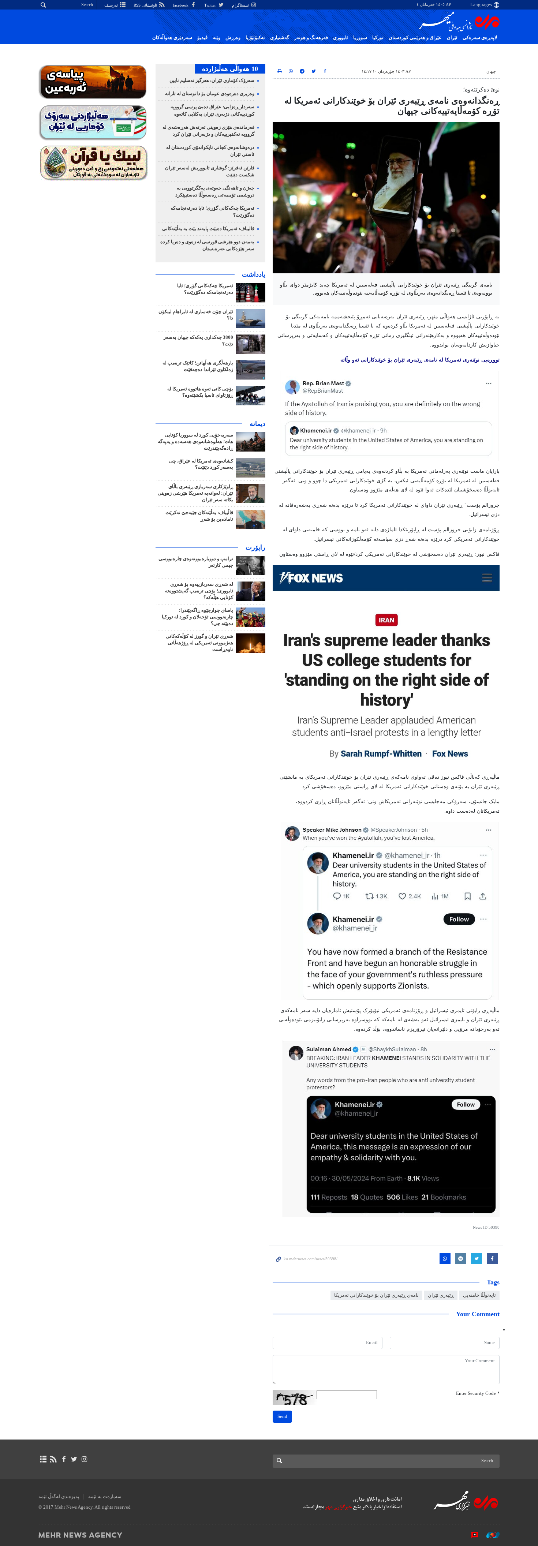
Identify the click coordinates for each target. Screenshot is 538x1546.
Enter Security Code (478, 1393)
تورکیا (378, 37)
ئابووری (340, 37)
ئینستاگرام (241, 5)
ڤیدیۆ (202, 37)
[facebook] (63, 1459)
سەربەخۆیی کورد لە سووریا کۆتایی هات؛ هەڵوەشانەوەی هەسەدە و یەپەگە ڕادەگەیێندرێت (195, 442)
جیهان (491, 71)
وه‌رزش (232, 37)
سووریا (360, 37)
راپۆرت (255, 547)
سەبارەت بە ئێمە (105, 1496)
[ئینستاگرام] (84, 1459)
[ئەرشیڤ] (43, 1459)
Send (282, 1416)
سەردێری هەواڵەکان (172, 37)
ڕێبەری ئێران (441, 1295)
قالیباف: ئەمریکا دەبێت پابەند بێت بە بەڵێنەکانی (208, 228)
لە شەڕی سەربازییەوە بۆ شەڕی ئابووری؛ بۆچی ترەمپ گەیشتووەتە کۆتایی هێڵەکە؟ (199, 591)
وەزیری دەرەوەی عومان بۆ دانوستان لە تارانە (209, 93)
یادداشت (253, 274)
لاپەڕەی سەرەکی (480, 37)
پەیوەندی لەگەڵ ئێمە (58, 1496)
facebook (181, 5)
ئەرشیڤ (111, 5)
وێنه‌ (216, 37)
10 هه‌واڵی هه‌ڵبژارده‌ (230, 68)
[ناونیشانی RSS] (53, 1459)
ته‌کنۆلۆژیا (255, 37)
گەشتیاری (279, 37)
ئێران (452, 37)
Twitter (210, 5)
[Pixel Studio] (471, 1534)
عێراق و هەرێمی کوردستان (415, 37)
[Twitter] (74, 1459)
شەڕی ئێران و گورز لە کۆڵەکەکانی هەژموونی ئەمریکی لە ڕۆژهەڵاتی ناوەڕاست (199, 643)
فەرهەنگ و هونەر (311, 37)
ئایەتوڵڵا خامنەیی (479, 1295)
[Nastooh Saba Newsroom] (489, 1534)
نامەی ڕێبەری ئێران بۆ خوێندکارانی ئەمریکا (376, 1295)
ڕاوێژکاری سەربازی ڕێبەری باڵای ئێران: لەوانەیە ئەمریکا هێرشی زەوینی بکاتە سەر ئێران (195, 493)
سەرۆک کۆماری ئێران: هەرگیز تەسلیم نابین (211, 80)
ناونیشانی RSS (146, 5)
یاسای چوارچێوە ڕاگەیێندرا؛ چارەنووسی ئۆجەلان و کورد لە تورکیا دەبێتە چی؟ (197, 617)
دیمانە (257, 423)
